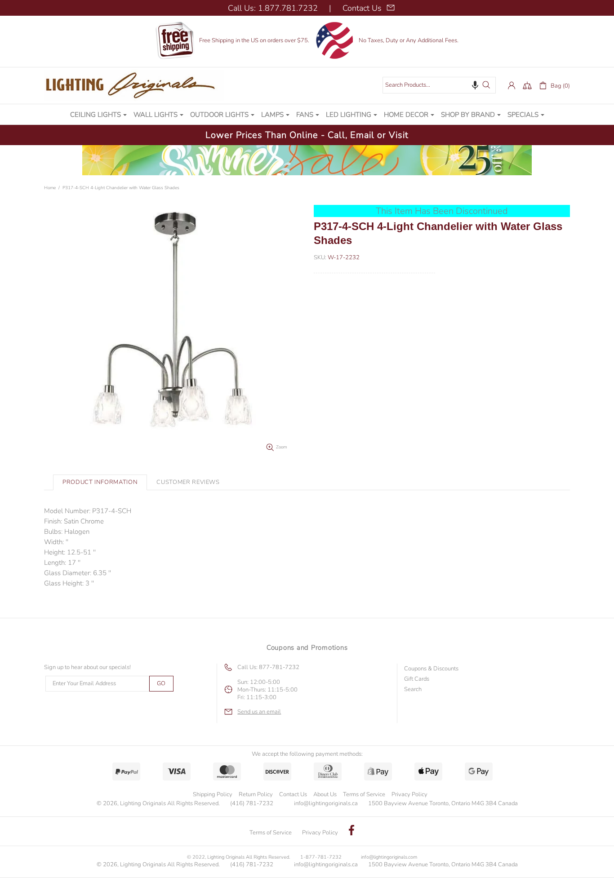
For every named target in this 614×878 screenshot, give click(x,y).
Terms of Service (364, 794)
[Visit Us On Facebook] (351, 831)
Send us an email (259, 712)
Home (50, 188)
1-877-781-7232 (321, 857)
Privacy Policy (409, 794)
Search (413, 689)
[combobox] (439, 85)
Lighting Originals (134, 85)
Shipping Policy (212, 794)
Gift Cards (416, 679)
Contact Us (293, 794)
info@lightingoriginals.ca (326, 803)
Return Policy (256, 794)
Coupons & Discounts (431, 669)
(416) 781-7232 (251, 803)
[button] (475, 85)
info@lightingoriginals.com (389, 857)
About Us (325, 794)
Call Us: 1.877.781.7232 (273, 8)
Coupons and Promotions (307, 647)
